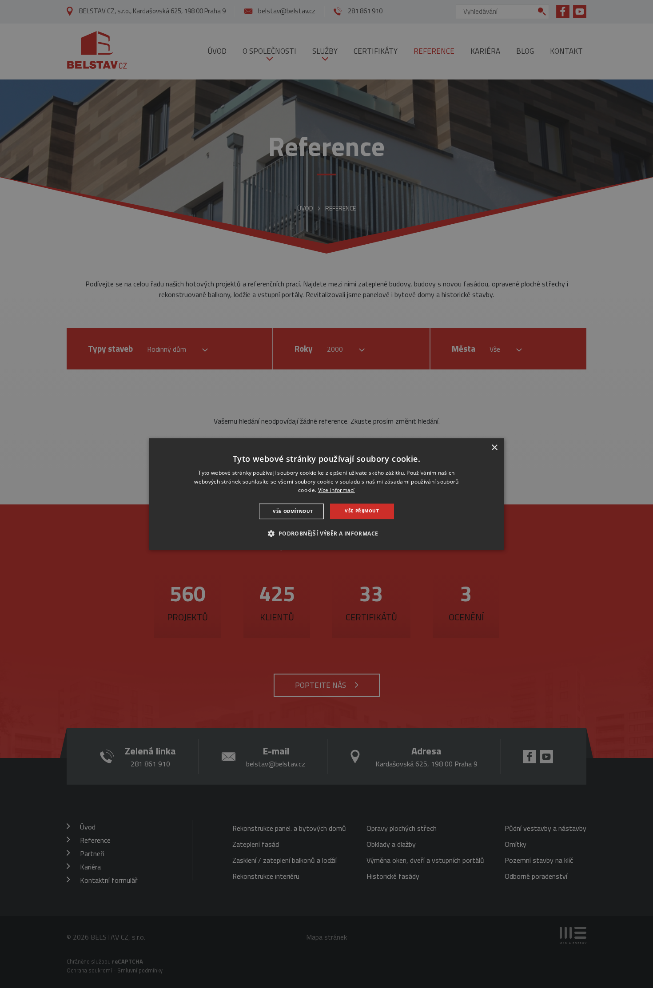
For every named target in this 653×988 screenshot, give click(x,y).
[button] (326, 533)
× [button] (494, 447)
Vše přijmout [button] (362, 511)
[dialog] (326, 494)
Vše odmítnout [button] (293, 511)
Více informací (336, 490)
